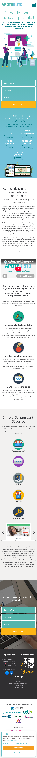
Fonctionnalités (18, 685)
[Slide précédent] (3, 532)
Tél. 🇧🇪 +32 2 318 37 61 (9, 665)
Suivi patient (18, 468)
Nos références (18, 687)
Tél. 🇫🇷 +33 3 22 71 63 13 (9, 663)
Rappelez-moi (18, 105)
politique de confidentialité (14, 740)
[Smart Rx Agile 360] (6, 717)
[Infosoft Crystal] (28, 717)
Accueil (18, 681)
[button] (18, 251)
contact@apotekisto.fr (9, 669)
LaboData (6, 555)
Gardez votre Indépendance (18, 356)
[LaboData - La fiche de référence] (17, 708)
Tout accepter (18, 747)
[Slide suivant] (18, 532)
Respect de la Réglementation (18, 325)
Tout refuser (18, 753)
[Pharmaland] (12, 712)
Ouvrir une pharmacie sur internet (18, 683)
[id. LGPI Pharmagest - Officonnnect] (27, 712)
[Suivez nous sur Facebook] (7, 673)
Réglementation (18, 689)
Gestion (18, 485)
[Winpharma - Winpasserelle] (18, 721)
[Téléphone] (27, 666)
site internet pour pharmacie (13, 230)
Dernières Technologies (18, 386)
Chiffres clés (18, 691)
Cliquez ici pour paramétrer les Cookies (15, 743)
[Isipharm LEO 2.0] (17, 717)
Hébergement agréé (19, 518)
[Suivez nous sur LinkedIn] (11, 673)
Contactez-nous (18, 693)
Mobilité (19, 502)
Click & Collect (18, 451)
